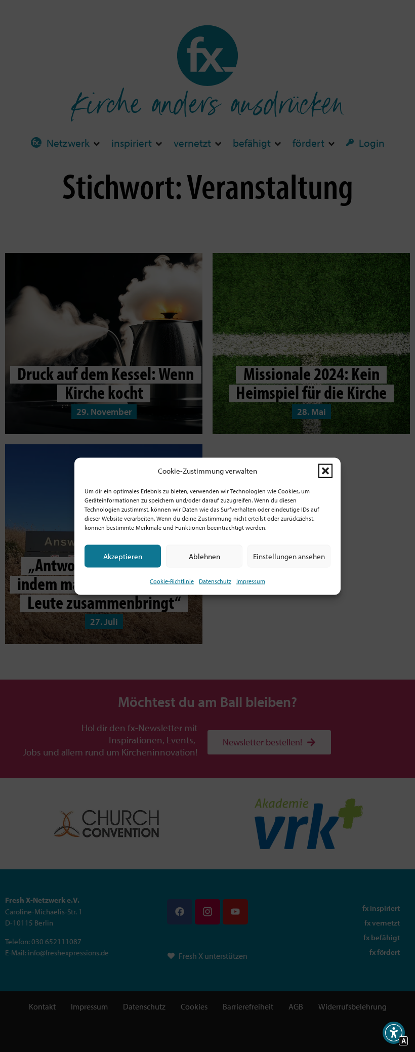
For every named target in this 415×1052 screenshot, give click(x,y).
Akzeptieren (122, 556)
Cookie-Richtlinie (172, 581)
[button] (325, 471)
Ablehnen (204, 556)
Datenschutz (215, 581)
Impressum (250, 581)
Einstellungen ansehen (289, 556)
